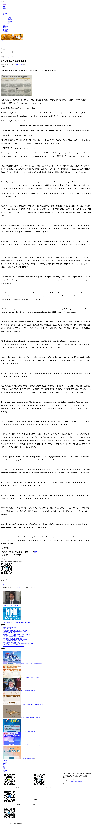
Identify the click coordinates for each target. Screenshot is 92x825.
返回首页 (5, 13)
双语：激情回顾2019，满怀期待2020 (11, 635)
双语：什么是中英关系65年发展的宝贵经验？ (13, 640)
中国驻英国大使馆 (18, 64)
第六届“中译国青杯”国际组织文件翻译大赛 (30, 717)
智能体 (4, 8)
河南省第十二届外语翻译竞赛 (27, 758)
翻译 (4, 57)
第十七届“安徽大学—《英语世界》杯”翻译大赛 (31, 663)
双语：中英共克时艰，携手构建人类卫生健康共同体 (14, 631)
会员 (4, 6)
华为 (4, 584)
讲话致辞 (10, 18)
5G (3, 585)
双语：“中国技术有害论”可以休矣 (10, 644)
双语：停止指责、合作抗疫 (9, 632)
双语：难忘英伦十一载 (8, 628)
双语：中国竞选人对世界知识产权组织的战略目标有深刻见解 (16, 634)
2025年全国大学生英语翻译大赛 (28, 731)
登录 (2, 2)
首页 (2, 57)
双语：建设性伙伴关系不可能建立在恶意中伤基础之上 (15, 639)
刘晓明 (4, 582)
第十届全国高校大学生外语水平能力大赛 (30, 677)
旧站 (4, 7)
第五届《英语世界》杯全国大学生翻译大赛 (30, 745)
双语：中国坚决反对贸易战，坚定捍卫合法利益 (13, 646)
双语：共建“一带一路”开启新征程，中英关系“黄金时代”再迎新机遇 (18, 643)
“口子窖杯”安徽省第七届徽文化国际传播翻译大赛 (32, 704)
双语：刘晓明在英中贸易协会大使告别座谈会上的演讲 (15, 630)
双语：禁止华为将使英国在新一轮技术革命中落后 (14, 636)
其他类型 (10, 21)
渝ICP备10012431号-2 (86, 780)
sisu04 (22, 587)
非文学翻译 (7, 57)
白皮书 (9, 17)
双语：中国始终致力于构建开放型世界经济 (12, 638)
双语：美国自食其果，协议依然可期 (11, 642)
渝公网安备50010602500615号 (77, 781)
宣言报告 (10, 19)
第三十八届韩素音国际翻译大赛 (28, 690)
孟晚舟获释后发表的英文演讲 (9, 627)
